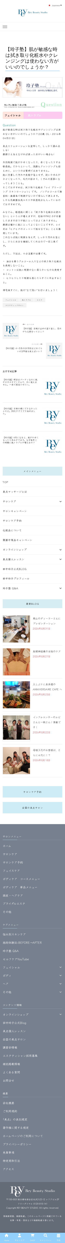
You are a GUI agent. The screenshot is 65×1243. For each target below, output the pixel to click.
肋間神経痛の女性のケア (47, 651)
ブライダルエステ (14, 903)
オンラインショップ (15, 549)
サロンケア (9, 501)
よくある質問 (11, 1072)
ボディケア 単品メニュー (20, 887)
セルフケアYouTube (16, 959)
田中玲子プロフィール (16, 578)
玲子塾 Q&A (10, 588)
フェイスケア (11, 870)
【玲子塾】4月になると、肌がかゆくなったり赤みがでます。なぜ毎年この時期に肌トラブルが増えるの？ (21, 440)
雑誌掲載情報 (11, 1064)
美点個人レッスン (13, 559)
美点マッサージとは (15, 491)
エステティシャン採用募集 (20, 1055)
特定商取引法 (11, 1160)
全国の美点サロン (32, 807)
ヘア (5, 983)
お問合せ (8, 1080)
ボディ (7, 975)
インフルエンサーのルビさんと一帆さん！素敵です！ (47, 722)
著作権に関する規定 (16, 1127)
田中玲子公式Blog (15, 569)
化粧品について (12, 530)
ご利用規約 (10, 1111)
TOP (5, 482)
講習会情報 (10, 1047)
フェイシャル (10, 300)
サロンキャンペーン (15, 511)
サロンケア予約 (12, 520)
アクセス (8, 1169)
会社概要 (8, 1103)
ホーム (7, 846)
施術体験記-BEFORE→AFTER (22, 942)
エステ (39, 300)
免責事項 (8, 1152)
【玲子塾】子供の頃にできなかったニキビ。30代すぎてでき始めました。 (20, 411)
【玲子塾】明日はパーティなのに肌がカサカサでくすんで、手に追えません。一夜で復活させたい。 (20, 382)
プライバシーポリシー (17, 1144)
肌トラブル (26, 300)
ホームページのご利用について (23, 1136)
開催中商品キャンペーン (17, 540)
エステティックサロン (14, 305)
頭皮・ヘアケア (13, 895)
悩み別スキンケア (14, 934)
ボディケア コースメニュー (21, 879)
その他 (7, 912)
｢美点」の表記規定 (15, 1119)
